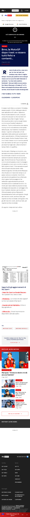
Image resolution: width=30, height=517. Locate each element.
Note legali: (4, 488)
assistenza (8, 509)
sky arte (4, 476)
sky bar (17, 476)
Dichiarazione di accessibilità (19, 495)
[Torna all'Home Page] (8, 15)
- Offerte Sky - (6, 311)
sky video (4, 472)
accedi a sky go (21, 456)
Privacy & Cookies (11, 506)
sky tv (17, 466)
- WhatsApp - (6, 299)
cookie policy (19, 492)
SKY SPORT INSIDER (22, 15)
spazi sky (17, 479)
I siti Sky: (4, 463)
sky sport (5, 466)
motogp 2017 (7, 328)
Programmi (18, 482)
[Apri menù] (2, 15)
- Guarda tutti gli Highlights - (11, 305)
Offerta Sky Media (7, 499)
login (26, 10)
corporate (18, 499)
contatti (13, 509)
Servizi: (16, 463)
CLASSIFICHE (15, 97)
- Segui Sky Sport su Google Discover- (14, 292)
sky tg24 (4, 469)
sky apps (17, 469)
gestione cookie (6, 492)
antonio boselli (21, 328)
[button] (12, 514)
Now (16, 472)
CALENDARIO (6, 97)
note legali (5, 495)
